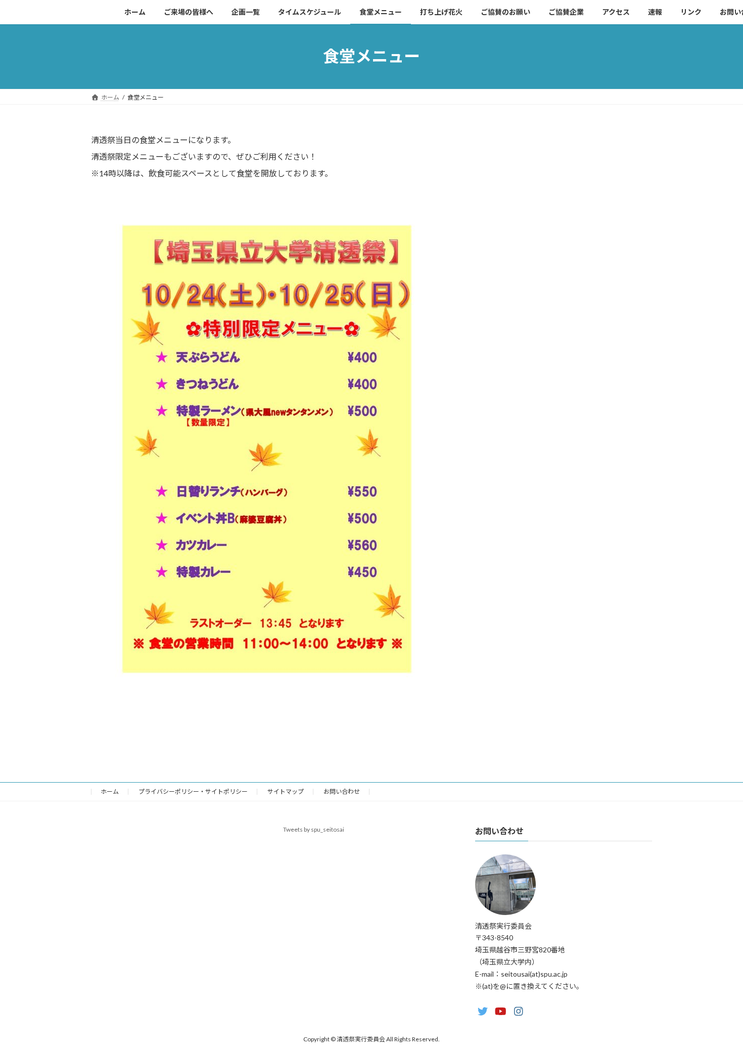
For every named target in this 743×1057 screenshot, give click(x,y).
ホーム (110, 791)
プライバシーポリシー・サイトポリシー (193, 791)
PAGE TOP (716, 1015)
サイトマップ (285, 791)
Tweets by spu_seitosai (313, 829)
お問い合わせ (341, 791)
